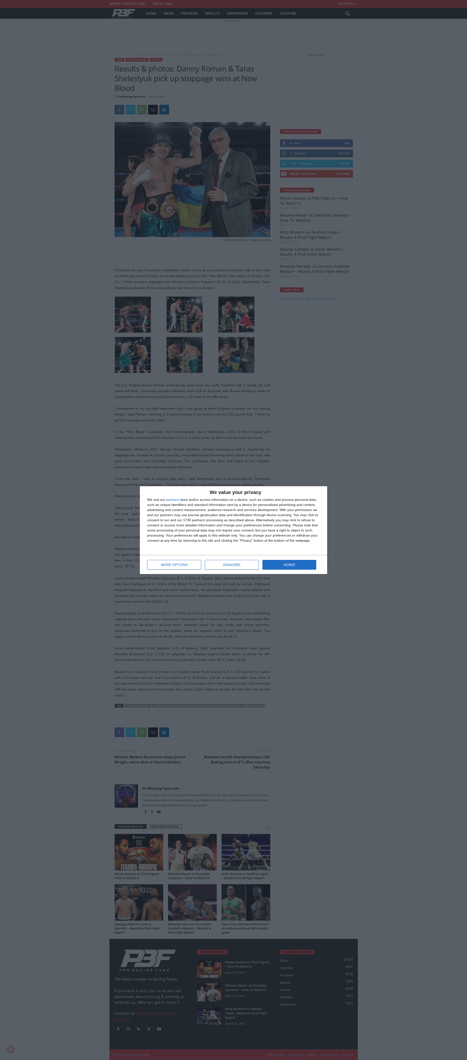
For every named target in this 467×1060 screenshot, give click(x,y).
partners (172, 499)
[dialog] (233, 530)
